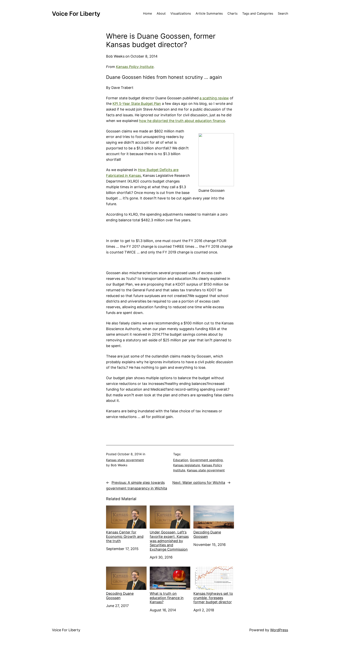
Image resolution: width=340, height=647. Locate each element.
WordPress (279, 630)
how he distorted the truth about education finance (182, 121)
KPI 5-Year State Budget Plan (137, 103)
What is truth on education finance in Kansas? (167, 597)
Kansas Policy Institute (135, 67)
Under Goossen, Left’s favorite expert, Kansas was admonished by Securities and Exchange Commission (169, 540)
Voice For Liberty (76, 13)
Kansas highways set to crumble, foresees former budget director (213, 597)
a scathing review (214, 98)
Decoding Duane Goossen (207, 534)
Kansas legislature (186, 465)
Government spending (206, 460)
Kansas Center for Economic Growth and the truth (124, 536)
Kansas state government (125, 460)
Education (180, 460)
